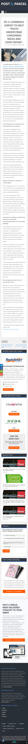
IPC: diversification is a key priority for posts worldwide (13, 517)
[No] (26, 739)
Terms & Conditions (8, 728)
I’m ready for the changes (10, 535)
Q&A (4, 731)
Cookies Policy (12, 723)
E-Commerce (14, 45)
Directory (4, 710)
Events (4, 712)
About (3, 714)
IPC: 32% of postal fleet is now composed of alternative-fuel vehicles (14, 485)
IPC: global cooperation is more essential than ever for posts (14, 470)
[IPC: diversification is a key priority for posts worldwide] (14, 513)
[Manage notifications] (3, 741)
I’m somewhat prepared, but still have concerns (14, 538)
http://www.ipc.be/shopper (11, 329)
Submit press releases (9, 726)
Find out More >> (5, 702)
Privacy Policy (20, 728)
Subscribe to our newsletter (13, 640)
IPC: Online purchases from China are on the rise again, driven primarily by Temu (14, 501)
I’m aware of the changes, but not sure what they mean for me (13, 543)
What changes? (8, 546)
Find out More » (8, 687)
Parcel (19, 45)
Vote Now (6, 551)
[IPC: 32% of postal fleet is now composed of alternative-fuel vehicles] (14, 481)
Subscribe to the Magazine (14, 591)
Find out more (8, 389)
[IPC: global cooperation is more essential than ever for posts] (14, 465)
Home (3, 708)
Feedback (21, 723)
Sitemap (3, 723)
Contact (4, 716)
